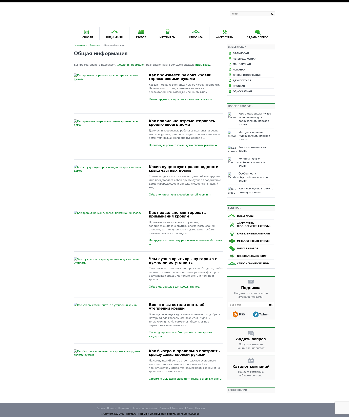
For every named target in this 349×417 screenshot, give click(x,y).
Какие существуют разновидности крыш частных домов (183, 168)
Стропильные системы (253, 263)
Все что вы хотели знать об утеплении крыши (176, 306)
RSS (242, 314)
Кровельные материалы (254, 233)
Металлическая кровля (253, 241)
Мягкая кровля (247, 248)
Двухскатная (242, 80)
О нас (190, 408)
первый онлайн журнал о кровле (99, 14)
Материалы (168, 37)
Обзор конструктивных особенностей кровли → (180, 194)
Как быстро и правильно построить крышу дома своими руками (184, 353)
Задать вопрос (257, 37)
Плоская (239, 86)
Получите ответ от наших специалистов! (251, 343)
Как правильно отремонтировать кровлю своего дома (182, 123)
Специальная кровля (252, 256)
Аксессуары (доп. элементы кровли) (253, 225)
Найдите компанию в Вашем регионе (250, 371)
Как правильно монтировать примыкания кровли (177, 214)
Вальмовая (241, 53)
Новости (87, 37)
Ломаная (239, 69)
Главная (101, 408)
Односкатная (242, 91)
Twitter (264, 314)
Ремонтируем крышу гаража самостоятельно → (180, 99)
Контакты (200, 408)
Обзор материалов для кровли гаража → (176, 286)
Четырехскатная (244, 58)
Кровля (141, 37)
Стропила (196, 37)
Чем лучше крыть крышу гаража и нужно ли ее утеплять (183, 261)
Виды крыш (114, 37)
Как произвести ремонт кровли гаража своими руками (180, 77)
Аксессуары (224, 37)
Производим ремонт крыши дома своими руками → (183, 145)
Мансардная (242, 64)
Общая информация (247, 75)
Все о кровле (80, 45)
